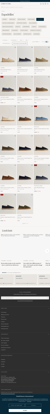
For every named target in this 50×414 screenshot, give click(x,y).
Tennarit (5, 19)
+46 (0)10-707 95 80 (9, 381)
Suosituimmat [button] (35, 41)
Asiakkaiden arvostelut (5, 347)
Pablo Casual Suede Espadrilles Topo (24, 128)
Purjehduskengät (7, 33)
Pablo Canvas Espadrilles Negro (41, 158)
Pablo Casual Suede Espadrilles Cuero (24, 99)
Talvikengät (36, 33)
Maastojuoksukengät (8, 26)
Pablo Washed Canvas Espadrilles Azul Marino (22, 69)
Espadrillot (40, 19)
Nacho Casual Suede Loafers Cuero (7, 187)
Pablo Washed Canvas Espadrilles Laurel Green (40, 69)
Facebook (3, 361)
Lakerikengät (26, 26)
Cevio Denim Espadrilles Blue (7, 99)
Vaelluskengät (17, 33)
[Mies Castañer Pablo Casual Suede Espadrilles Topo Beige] (25, 115)
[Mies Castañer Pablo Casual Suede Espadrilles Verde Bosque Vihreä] (25, 203)
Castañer (2, 67)
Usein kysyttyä (4, 342)
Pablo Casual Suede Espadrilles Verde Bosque (24, 217)
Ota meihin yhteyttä (5, 340)
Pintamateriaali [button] (6, 43)
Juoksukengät (42, 26)
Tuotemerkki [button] (14, 40)
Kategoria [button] (5, 40)
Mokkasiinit (12, 19)
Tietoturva (3, 317)
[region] (25, 279)
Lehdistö (3, 321)
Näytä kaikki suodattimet (19, 43)
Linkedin (3, 366)
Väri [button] (26, 40)
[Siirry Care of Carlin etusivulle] (6, 3)
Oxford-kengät (24, 30)
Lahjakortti (3, 349)
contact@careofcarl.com (11, 382)
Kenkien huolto (27, 33)
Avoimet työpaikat (4, 324)
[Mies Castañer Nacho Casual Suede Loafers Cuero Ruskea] (8, 174)
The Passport (4, 312)
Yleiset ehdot (3, 319)
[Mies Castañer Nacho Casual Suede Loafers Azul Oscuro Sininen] (25, 174)
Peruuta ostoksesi (4, 345)
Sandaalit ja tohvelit (36, 30)
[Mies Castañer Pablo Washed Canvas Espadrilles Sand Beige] (8, 56)
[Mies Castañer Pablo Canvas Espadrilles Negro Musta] (42, 145)
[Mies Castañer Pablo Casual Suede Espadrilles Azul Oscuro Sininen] (25, 145)
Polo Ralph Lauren (5, 97)
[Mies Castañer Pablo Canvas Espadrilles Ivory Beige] (8, 115)
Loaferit (34, 26)
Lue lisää (29, 401)
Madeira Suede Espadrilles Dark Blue (8, 217)
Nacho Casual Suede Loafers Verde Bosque (7, 158)
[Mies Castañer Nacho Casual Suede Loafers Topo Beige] (42, 85)
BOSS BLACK (36, 126)
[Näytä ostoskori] (45, 3)
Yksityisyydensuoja (5, 326)
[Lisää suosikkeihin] (14, 47)
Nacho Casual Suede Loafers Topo (41, 99)
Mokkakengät (6, 30)
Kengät (3, 11)
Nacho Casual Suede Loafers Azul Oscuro (24, 187)
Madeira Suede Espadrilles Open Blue (41, 128)
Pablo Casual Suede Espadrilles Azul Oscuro (24, 158)
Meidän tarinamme (5, 314)
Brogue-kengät (21, 19)
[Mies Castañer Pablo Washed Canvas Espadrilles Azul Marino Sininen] (25, 56)
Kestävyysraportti (4, 328)
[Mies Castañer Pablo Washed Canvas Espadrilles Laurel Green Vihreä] (42, 56)
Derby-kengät (31, 19)
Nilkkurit (18, 26)
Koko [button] (21, 40)
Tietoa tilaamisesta (5, 338)
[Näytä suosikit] (43, 3)
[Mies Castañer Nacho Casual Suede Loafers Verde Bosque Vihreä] (8, 145)
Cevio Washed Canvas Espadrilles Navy (39, 187)
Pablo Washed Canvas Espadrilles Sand (6, 69)
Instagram (3, 359)
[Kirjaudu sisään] (40, 4)
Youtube (2, 364)
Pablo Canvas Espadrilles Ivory (8, 128)
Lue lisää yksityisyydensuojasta (25, 300)
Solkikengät (15, 30)
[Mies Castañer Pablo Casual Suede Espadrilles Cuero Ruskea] (25, 85)
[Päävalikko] (47, 4)
